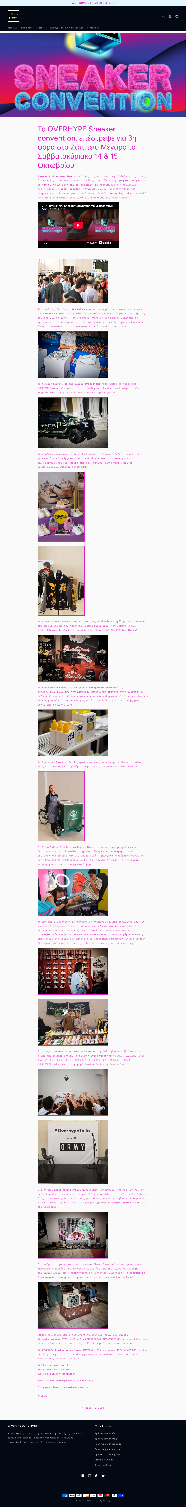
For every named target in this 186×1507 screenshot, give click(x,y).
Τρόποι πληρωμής (105, 1433)
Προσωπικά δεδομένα (107, 1454)
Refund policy (103, 1465)
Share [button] (44, 1396)
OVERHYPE (88, 1501)
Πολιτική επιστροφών (108, 1444)
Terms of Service (105, 1460)
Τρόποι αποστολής (106, 1439)
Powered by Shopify (101, 1501)
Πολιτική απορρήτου (107, 1449)
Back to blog (95, 1407)
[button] (42, 28)
